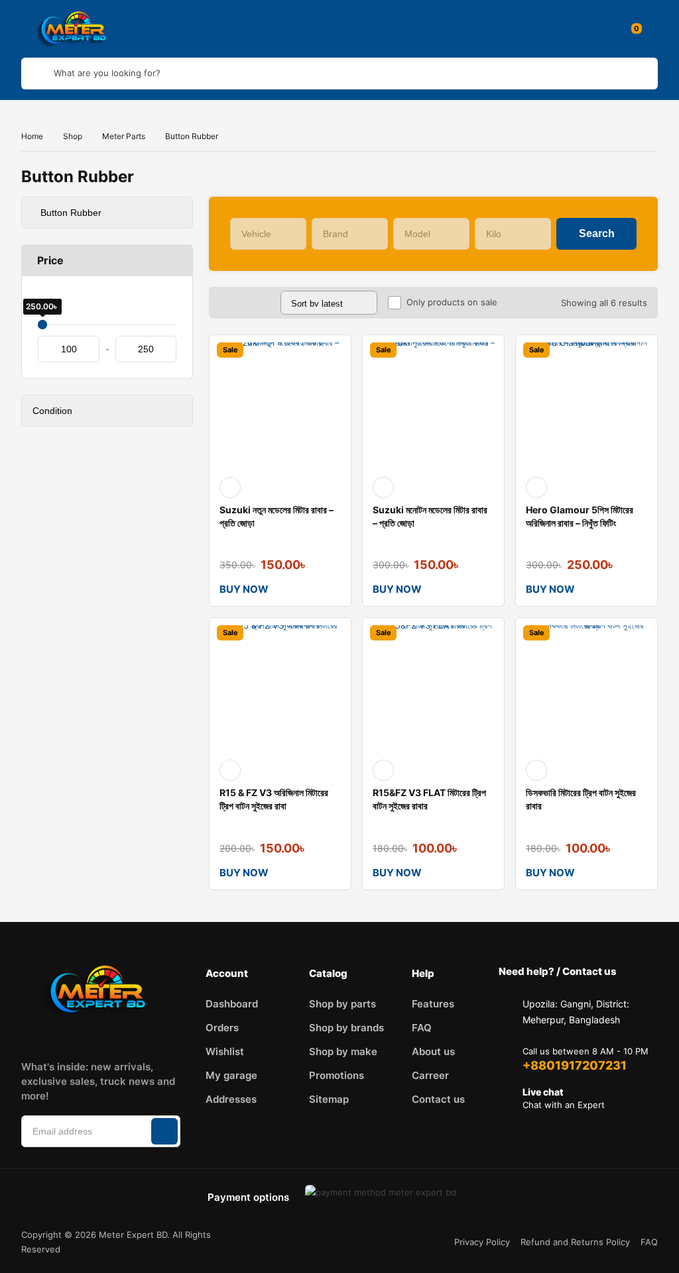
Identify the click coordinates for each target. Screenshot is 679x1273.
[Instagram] (57, 1036)
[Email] (123, 1036)
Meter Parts (123, 136)
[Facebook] (24, 1036)
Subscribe (164, 1131)
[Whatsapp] (156, 1036)
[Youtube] (90, 1036)
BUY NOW (244, 589)
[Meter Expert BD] (75, 29)
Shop (72, 136)
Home (32, 136)
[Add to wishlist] (230, 487)
